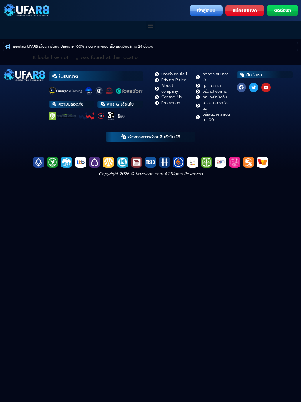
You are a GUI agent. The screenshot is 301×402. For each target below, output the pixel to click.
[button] (150, 25)
